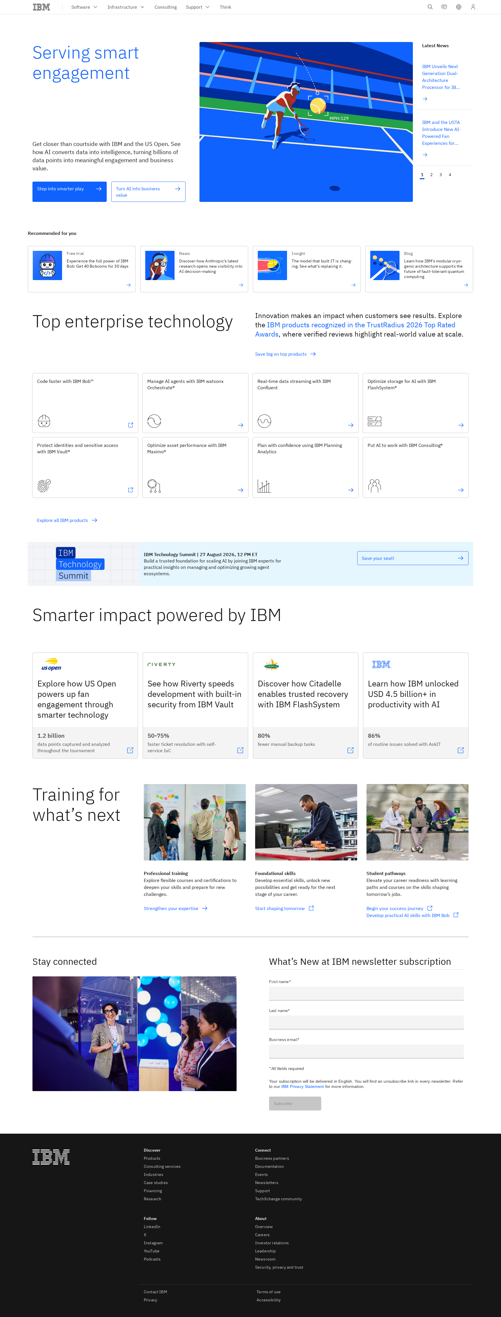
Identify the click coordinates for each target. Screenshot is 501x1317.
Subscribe (283, 1103)
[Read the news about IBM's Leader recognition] (436, 285)
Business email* (284, 1039)
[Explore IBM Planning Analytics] (351, 490)
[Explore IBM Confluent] (351, 425)
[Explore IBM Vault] (130, 490)
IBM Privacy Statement (302, 1086)
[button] (458, 7)
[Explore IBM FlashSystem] (461, 425)
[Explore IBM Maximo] (241, 490)
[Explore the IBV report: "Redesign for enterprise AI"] (211, 285)
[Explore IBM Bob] (130, 425)
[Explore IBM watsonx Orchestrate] (241, 425)
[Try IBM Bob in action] (99, 285)
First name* (280, 981)
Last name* (279, 1010)
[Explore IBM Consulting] (461, 490)
